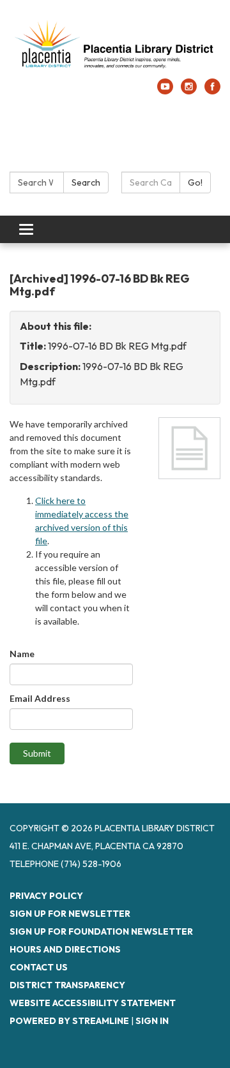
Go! (195, 182)
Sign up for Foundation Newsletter (101, 931)
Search (86, 182)
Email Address (40, 698)
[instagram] (189, 90)
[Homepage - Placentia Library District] (115, 45)
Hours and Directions (65, 949)
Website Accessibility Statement (93, 1003)
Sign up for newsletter (70, 913)
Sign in (152, 1021)
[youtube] (165, 90)
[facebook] (212, 90)
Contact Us (39, 967)
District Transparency (67, 985)
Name (22, 653)
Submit (37, 753)
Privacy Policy (46, 895)
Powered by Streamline (69, 1021)
